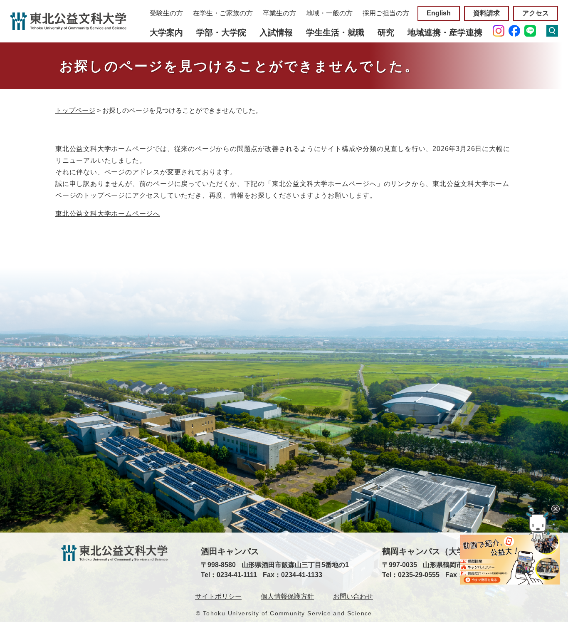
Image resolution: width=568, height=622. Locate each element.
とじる (555, 509)
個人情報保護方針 (287, 596)
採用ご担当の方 (386, 13)
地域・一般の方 (329, 13)
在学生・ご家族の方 (223, 13)
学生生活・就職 (335, 32)
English (439, 13)
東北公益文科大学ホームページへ (107, 213)
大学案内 (166, 32)
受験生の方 (166, 13)
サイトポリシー (218, 596)
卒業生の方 (279, 13)
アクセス (535, 13)
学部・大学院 (221, 32)
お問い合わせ (353, 596)
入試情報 (276, 32)
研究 (386, 32)
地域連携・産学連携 (444, 32)
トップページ (75, 110)
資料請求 (486, 13)
